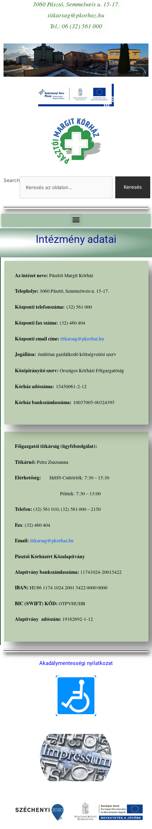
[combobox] (66, 187)
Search (12, 180)
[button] (76, 220)
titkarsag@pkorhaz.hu (82, 338)
